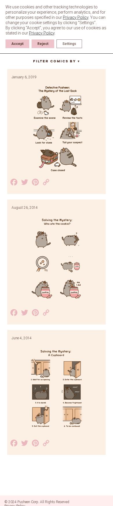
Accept (17, 44)
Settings (69, 44)
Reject (42, 44)
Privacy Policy (75, 17)
